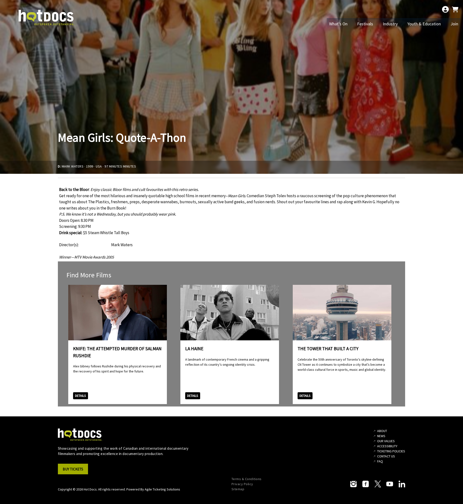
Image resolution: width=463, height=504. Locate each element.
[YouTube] (389, 484)
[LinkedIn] (401, 484)
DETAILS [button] (80, 395)
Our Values (386, 441)
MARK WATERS (73, 166)
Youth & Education (424, 24)
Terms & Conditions (247, 479)
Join (454, 24)
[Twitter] (377, 484)
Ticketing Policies (391, 451)
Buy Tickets (73, 469)
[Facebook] (365, 484)
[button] (74, 470)
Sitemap (238, 489)
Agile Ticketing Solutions (162, 489)
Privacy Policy (242, 484)
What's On (338, 24)
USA (99, 166)
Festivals (365, 24)
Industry (390, 24)
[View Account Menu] (445, 9)
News (381, 436)
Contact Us (386, 456)
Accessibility (387, 446)
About (382, 431)
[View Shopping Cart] (455, 9)
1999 (89, 166)
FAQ (380, 461)
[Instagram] (353, 484)
